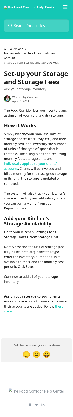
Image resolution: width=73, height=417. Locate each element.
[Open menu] (65, 7)
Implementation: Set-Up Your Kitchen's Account (30, 55)
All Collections (13, 49)
